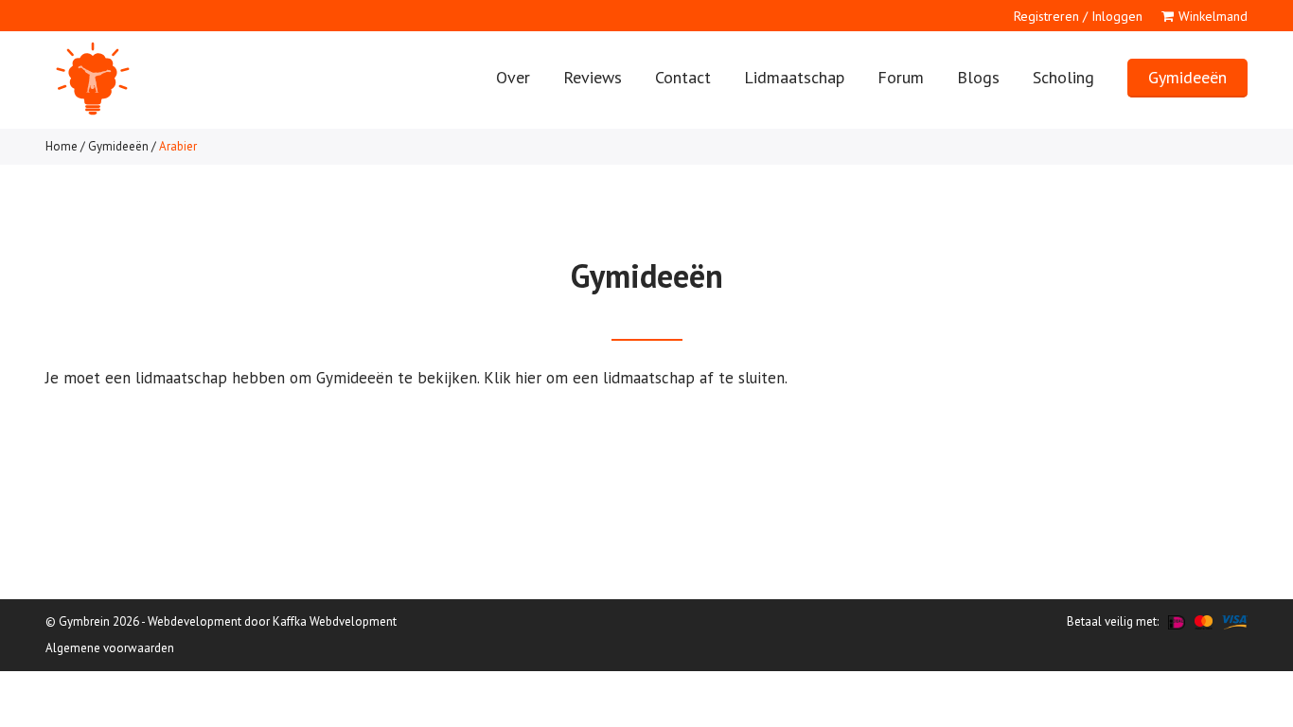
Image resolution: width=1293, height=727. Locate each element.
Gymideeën (1187, 77)
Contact (683, 77)
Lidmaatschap (794, 77)
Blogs (978, 77)
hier (528, 377)
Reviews (592, 77)
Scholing (1063, 77)
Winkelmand (1213, 16)
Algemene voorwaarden (109, 648)
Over (513, 77)
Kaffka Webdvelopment (335, 621)
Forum (900, 77)
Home (61, 146)
